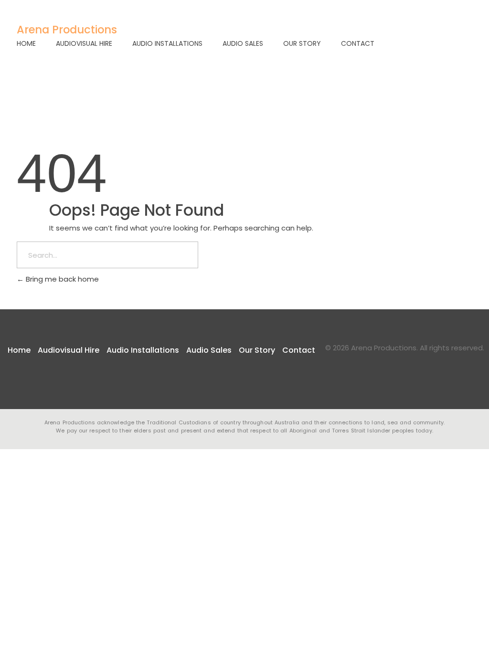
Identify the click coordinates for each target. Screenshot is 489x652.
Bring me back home (61, 279)
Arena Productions (67, 29)
